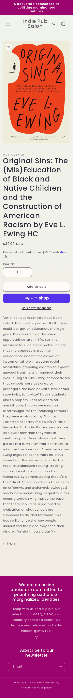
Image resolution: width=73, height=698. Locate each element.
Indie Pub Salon (34, 682)
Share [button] (11, 543)
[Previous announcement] (7, 7)
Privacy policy (43, 687)
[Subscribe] (60, 666)
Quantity (9, 264)
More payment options (37, 308)
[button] (8, 23)
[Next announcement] (65, 7)
